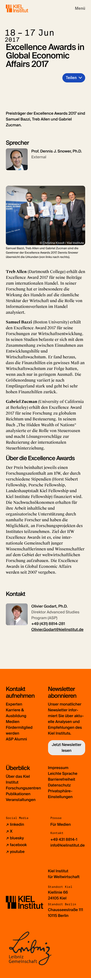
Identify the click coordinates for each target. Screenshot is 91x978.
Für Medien (60, 824)
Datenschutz (59, 785)
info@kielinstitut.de (67, 845)
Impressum (58, 767)
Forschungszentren (23, 788)
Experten (14, 704)
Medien (12, 721)
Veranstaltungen (20, 799)
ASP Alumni (16, 739)
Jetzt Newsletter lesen (66, 747)
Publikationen (18, 793)
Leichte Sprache (62, 773)
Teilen (71, 77)
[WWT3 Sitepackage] (24, 8)
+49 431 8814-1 (63, 839)
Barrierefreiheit (61, 779)
